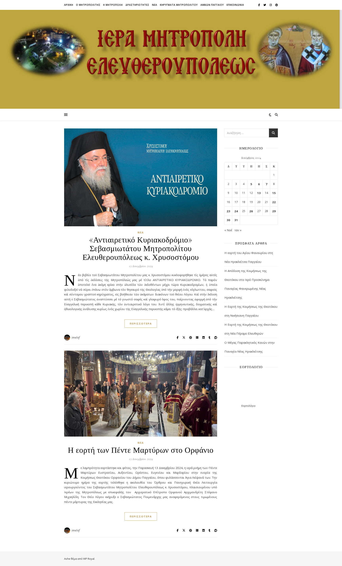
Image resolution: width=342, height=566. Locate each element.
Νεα (154, 5)
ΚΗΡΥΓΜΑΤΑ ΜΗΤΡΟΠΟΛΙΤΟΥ (179, 5)
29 (274, 211)
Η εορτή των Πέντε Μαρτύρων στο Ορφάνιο (141, 449)
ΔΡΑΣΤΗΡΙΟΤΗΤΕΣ (137, 5)
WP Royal (88, 558)
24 (236, 211)
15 (274, 193)
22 (274, 202)
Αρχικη (68, 5)
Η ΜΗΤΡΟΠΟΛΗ (113, 5)
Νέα (141, 232)
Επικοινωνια (235, 5)
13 (259, 193)
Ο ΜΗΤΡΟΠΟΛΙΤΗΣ (88, 5)
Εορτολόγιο (248, 406)
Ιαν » (238, 230)
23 (228, 211)
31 (236, 220)
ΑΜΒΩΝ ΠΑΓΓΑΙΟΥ (212, 5)
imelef (76, 337)
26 (251, 211)
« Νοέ (228, 230)
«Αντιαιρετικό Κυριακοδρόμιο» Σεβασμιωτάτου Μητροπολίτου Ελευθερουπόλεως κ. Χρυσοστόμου (141, 248)
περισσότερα (141, 323)
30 (228, 220)
